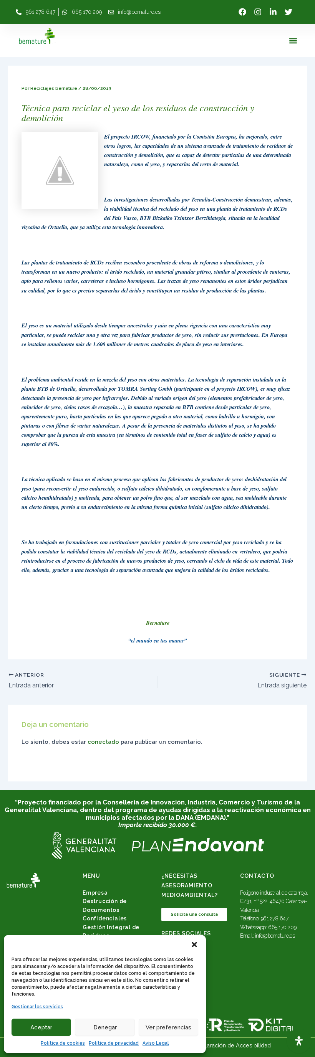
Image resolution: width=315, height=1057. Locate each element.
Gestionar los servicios (37, 1006)
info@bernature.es (275, 936)
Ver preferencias (168, 1027)
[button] (194, 944)
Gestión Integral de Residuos (111, 931)
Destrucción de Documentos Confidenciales (105, 910)
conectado (103, 741)
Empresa (95, 893)
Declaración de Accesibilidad (233, 1045)
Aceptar (41, 1027)
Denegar (105, 1027)
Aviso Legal (156, 1043)
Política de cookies (63, 1043)
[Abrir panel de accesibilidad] (299, 1041)
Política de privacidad (114, 1043)
